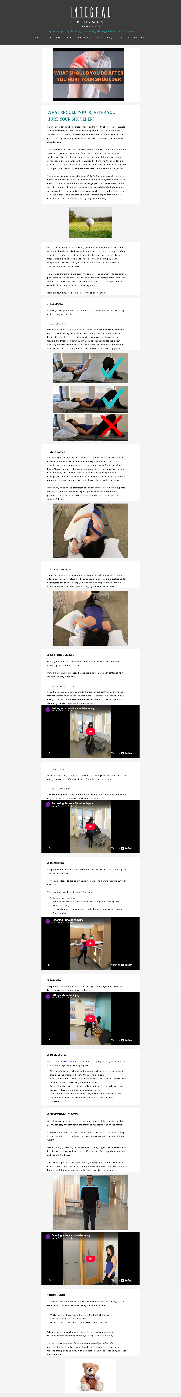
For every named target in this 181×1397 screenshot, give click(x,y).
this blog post (70, 1061)
